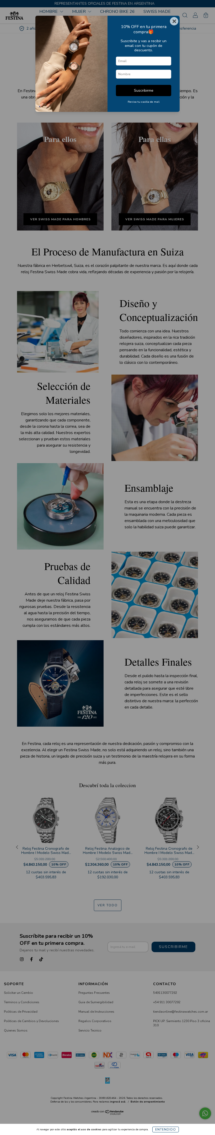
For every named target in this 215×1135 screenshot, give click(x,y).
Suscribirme (143, 90)
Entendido (165, 1129)
